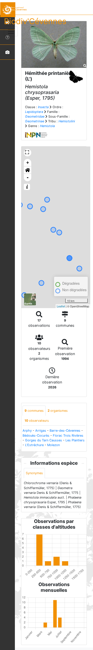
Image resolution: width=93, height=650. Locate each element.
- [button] (27, 177)
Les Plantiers (75, 440)
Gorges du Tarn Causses (43, 440)
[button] (27, 170)
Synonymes (34, 473)
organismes (58, 411)
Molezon (53, 445)
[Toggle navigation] (11, 31)
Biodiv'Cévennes (35, 21)
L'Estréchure (34, 445)
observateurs (37, 420)
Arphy (27, 430)
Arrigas (40, 430)
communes (34, 411)
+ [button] (27, 162)
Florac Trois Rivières (68, 435)
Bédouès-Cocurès (36, 435)
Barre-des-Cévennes (65, 430)
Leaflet (61, 306)
